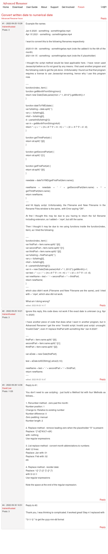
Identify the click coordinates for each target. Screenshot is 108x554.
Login (104, 6)
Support (54, 7)
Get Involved (68, 7)
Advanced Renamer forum (12, 18)
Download (17, 7)
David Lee (6, 388)
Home (6, 7)
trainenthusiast (8, 26)
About (44, 7)
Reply (104, 18)
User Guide (32, 7)
